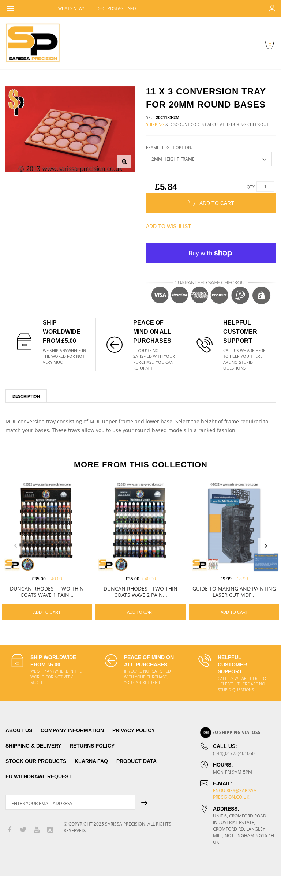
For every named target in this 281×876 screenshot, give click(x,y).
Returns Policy (92, 746)
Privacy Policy (133, 730)
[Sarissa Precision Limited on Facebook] (9, 830)
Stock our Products (35, 761)
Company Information (72, 730)
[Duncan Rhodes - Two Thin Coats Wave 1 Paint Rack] (47, 527)
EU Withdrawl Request (38, 776)
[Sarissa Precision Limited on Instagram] (50, 830)
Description (26, 396)
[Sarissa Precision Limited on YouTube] (37, 830)
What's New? (71, 8)
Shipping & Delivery (33, 746)
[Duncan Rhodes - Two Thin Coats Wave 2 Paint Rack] (140, 527)
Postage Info (122, 8)
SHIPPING (155, 124)
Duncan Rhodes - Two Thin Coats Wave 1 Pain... (47, 591)
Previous (15, 546)
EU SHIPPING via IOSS (236, 732)
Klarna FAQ (91, 761)
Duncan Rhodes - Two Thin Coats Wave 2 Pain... (140, 591)
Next (266, 546)
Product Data (136, 761)
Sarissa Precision (125, 824)
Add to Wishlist (168, 226)
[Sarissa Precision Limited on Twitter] (23, 830)
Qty (251, 187)
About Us (18, 730)
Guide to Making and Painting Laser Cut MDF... (234, 591)
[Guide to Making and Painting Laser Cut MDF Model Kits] (234, 527)
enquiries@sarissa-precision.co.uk (235, 793)
